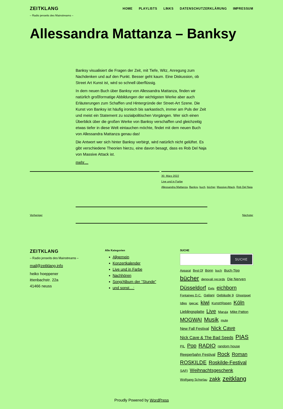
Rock (223, 354)
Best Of (198, 270)
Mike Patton (239, 312)
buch (202, 187)
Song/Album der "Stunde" (134, 282)
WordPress (159, 400)
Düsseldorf (193, 288)
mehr (80, 162)
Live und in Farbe (172, 181)
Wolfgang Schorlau (193, 379)
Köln (239, 302)
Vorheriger (36, 215)
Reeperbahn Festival (197, 354)
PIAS (242, 337)
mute (224, 320)
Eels (211, 288)
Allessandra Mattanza (174, 187)
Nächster (247, 215)
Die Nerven (236, 279)
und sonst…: (123, 288)
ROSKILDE (193, 362)
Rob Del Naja (244, 187)
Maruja (223, 312)
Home (127, 8)
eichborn (227, 288)
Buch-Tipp (232, 270)
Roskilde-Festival (228, 362)
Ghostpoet (243, 295)
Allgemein (121, 257)
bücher (211, 187)
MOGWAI (191, 320)
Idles (183, 303)
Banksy (193, 187)
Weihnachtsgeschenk (211, 370)
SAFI (184, 371)
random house (229, 346)
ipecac (193, 303)
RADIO (207, 346)
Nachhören (122, 275)
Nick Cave (223, 328)
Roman (239, 354)
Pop (191, 346)
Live (211, 311)
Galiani (209, 295)
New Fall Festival (194, 328)
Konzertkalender (127, 263)
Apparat (185, 270)
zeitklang (44, 8)
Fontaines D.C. (191, 295)
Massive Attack (226, 187)
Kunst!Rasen (221, 303)
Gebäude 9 (225, 295)
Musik (211, 319)
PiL (182, 346)
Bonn (209, 270)
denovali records (213, 279)
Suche (241, 259)
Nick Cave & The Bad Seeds (206, 337)
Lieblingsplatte (192, 312)
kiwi (205, 302)
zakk (214, 379)
